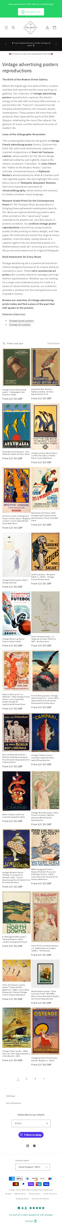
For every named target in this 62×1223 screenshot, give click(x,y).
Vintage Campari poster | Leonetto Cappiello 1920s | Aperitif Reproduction (43, 757)
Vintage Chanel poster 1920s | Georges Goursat (15, 581)
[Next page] (43, 1078)
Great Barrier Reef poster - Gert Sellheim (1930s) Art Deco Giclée (16, 452)
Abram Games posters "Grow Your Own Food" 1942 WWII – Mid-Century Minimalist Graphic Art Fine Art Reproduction (45, 995)
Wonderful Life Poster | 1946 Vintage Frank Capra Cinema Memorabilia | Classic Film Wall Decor (44, 517)
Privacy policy (35, 1194)
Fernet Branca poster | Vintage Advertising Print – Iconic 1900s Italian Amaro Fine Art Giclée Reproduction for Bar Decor (45, 699)
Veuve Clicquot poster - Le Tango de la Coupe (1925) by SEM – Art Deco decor (43, 639)
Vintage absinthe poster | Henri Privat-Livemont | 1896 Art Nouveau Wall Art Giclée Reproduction (45, 816)
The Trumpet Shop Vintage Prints (29, 1190)
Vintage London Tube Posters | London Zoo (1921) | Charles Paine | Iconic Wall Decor (44, 455)
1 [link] (18, 1078)
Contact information (40, 1198)
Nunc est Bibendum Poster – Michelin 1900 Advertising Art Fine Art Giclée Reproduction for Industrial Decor (16, 758)
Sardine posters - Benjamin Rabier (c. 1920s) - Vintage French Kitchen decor (43, 577)
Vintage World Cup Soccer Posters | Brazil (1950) (13, 640)
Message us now (33, 11)
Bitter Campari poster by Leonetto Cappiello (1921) (13, 815)
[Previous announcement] (5, 44)
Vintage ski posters (20, 324)
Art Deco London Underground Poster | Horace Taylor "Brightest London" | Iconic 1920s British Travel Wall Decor (16, 520)
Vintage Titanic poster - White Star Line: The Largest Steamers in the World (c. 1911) (16, 1053)
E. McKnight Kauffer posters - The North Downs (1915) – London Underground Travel (14, 939)
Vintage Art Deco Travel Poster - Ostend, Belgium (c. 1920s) (45, 1059)
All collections (13, 1103)
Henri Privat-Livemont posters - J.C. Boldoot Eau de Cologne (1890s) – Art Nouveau (45, 948)
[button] (6, 27)
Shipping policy (22, 1198)
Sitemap (10, 1095)
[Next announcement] (56, 44)
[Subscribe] (46, 1123)
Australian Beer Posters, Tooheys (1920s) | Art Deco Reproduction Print (42, 391)
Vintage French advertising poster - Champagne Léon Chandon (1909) (14, 392)
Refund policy (20, 1194)
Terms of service (50, 1194)
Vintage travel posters (21, 320)
